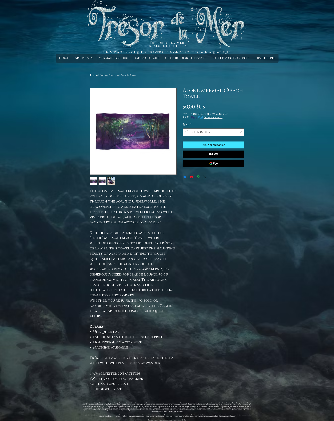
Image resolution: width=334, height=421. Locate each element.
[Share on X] (205, 177)
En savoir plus (213, 117)
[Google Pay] (213, 163)
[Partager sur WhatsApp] (198, 177)
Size (187, 125)
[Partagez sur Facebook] (185, 177)
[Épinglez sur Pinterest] (191, 177)
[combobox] (213, 132)
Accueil (94, 75)
